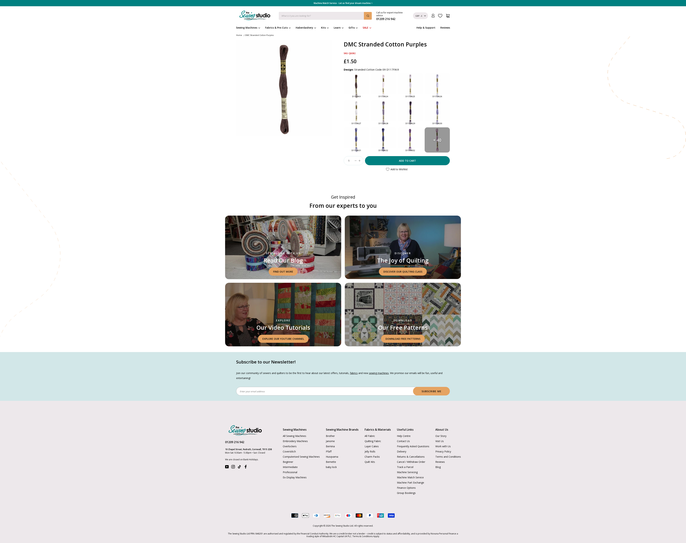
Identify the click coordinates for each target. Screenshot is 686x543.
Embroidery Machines (295, 441)
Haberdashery (304, 27)
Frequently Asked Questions (413, 446)
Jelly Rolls (370, 451)
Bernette (331, 462)
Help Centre (404, 436)
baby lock (331, 467)
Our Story (440, 436)
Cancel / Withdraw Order (411, 462)
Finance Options (406, 487)
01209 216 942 (234, 442)
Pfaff (329, 451)
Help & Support (425, 27)
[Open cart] (448, 16)
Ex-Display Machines (295, 477)
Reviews (445, 27)
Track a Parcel (405, 467)
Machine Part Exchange (410, 482)
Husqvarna (332, 456)
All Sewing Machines (294, 436)
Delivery (401, 451)
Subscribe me (431, 391)
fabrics (354, 373)
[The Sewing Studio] (255, 16)
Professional (290, 472)
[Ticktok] (239, 467)
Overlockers (290, 446)
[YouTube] (227, 467)
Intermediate (290, 467)
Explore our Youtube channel (283, 338)
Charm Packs (372, 456)
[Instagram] (233, 467)
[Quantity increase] (359, 161)
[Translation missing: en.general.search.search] (368, 16)
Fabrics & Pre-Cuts (276, 27)
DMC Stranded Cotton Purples (259, 35)
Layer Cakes (372, 446)
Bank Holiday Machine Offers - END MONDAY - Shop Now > (343, 3)
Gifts (352, 27)
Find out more (283, 271)
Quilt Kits (370, 462)
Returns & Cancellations (411, 456)
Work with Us (443, 446)
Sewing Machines (246, 27)
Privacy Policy (443, 451)
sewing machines (379, 373)
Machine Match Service (410, 477)
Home (239, 35)
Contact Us (403, 441)
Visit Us (439, 441)
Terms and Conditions (448, 456)
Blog (438, 467)
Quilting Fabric (373, 441)
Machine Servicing (407, 472)
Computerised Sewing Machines (301, 456)
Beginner (288, 462)
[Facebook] (245, 467)
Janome (330, 441)
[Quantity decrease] (355, 161)
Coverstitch (289, 451)
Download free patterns (403, 338)
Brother (330, 436)
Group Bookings (406, 493)
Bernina (330, 446)
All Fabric (370, 436)
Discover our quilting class (402, 271)
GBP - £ (418, 15)
